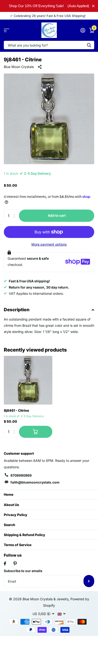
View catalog (6, 30)
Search (9, 525)
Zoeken (89, 45)
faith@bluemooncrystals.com (34, 482)
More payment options (49, 244)
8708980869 (21, 475)
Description (16, 309)
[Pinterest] (15, 563)
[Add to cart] (35, 432)
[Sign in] (82, 30)
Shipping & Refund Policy (24, 535)
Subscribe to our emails (23, 571)
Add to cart (57, 215)
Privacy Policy (15, 515)
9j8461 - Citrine (16, 410)
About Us (11, 505)
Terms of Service (17, 545)
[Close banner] (93, 6)
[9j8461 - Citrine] (28, 380)
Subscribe (88, 581)
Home (8, 494)
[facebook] (5, 563)
